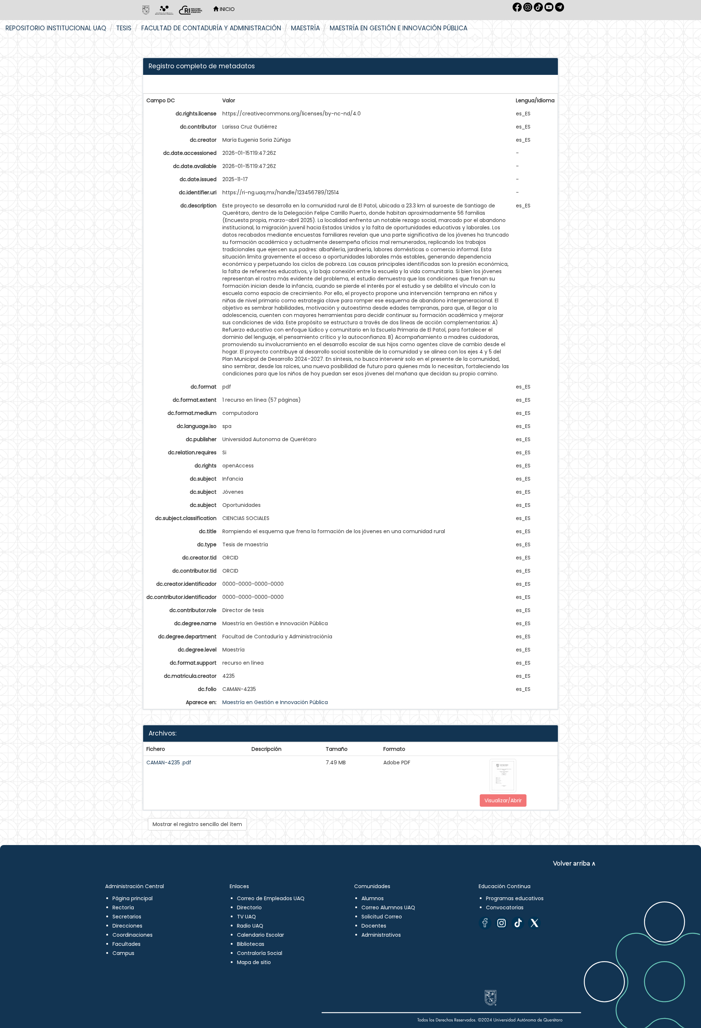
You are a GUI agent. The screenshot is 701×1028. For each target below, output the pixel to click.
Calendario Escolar (260, 935)
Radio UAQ (250, 925)
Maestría (305, 28)
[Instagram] (501, 923)
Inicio (226, 9)
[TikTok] (518, 923)
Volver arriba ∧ (574, 863)
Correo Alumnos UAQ (388, 907)
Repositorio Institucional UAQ (55, 28)
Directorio (249, 907)
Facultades (126, 944)
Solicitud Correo (381, 916)
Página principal (132, 898)
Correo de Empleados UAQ (270, 898)
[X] (534, 923)
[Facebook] (485, 923)
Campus (123, 953)
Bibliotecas (250, 944)
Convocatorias (505, 907)
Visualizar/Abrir (503, 800)
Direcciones (127, 925)
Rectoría (123, 907)
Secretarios (126, 916)
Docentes (373, 925)
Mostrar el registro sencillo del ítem (197, 824)
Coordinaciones (132, 935)
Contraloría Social (259, 953)
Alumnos (372, 898)
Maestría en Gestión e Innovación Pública (398, 28)
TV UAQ (246, 916)
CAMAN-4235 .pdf (168, 762)
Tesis (123, 28)
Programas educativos (515, 898)
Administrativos (381, 935)
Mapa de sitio (254, 962)
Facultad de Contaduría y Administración (211, 28)
